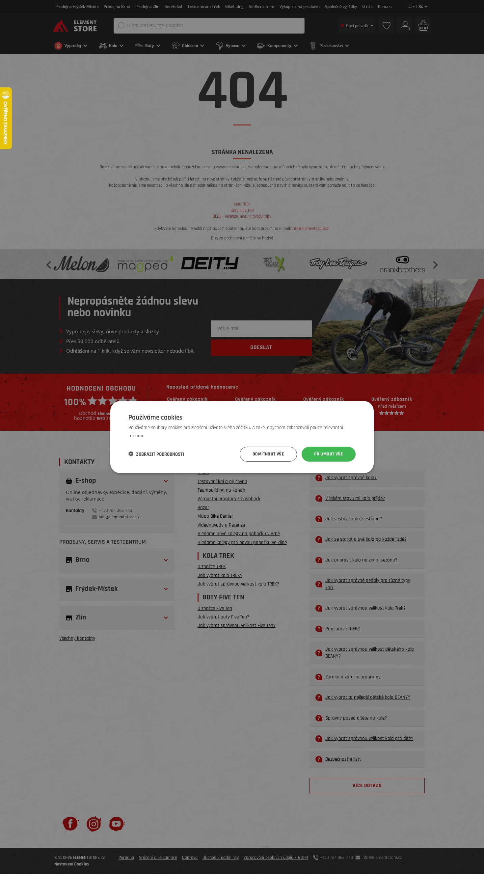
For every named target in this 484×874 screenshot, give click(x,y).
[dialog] (242, 437)
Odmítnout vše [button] (268, 454)
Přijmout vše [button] (328, 454)
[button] (156, 454)
